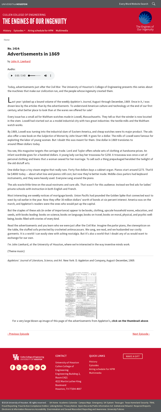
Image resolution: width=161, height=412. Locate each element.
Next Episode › (141, 334)
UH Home (54, 402)
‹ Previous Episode (18, 334)
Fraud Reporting (9, 406)
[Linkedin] (37, 367)
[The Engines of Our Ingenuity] (147, 19)
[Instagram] (31, 367)
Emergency (97, 402)
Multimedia (62, 30)
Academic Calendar (68, 402)
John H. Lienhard (21, 61)
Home (7, 39)
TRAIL (152, 402)
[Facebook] (12, 367)
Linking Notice (56, 406)
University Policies (115, 409)
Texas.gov (119, 402)
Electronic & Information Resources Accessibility (24, 409)
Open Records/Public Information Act (95, 406)
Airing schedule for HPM (40, 30)
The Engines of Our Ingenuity (35, 21)
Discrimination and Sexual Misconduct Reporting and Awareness (76, 409)
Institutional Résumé (123, 406)
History (7, 30)
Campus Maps (85, 402)
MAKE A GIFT (133, 356)
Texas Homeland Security (137, 402)
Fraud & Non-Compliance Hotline (33, 406)
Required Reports (142, 406)
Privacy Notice (70, 406)
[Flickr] (25, 367)
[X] (19, 367)
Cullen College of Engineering (24, 14)
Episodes (18, 30)
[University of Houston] (14, 3)
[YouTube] (43, 367)
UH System (109, 402)
